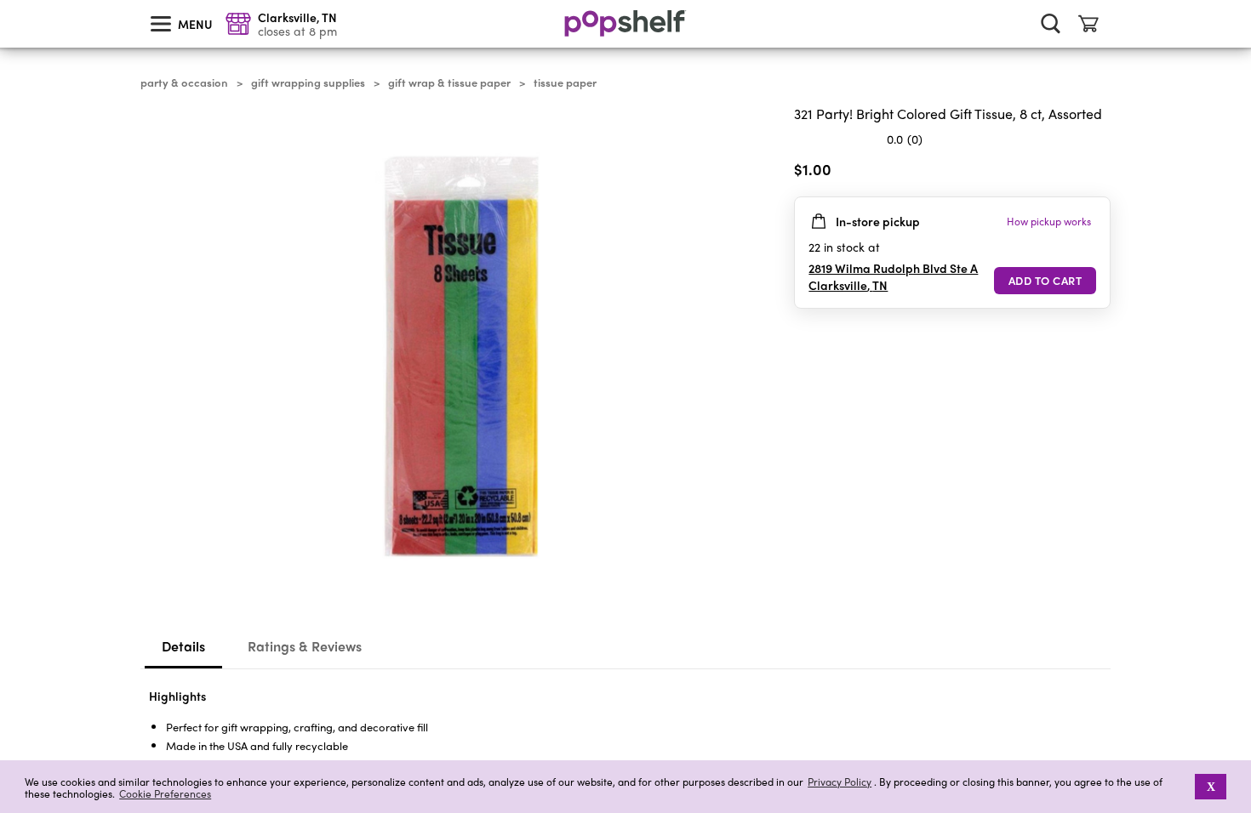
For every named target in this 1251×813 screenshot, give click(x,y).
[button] (1183, 786)
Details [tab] (183, 646)
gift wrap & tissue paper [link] (449, 82)
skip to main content (7, 1)
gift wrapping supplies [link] (308, 82)
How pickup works (1049, 221)
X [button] (1211, 786)
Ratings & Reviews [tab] (305, 646)
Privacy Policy (839, 782)
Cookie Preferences (165, 793)
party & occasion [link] (184, 82)
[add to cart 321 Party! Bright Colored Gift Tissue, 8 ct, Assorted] (1045, 280)
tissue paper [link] (565, 82)
